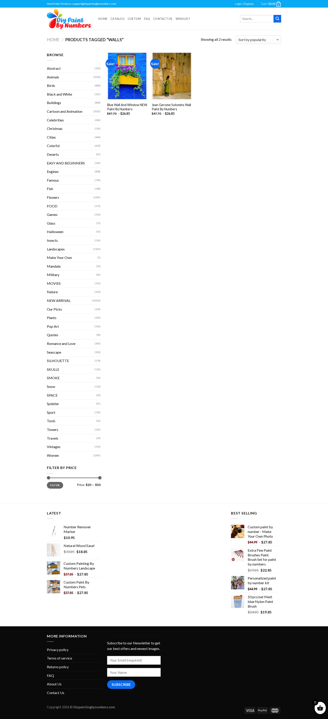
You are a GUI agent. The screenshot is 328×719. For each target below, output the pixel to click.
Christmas (54, 128)
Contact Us (162, 18)
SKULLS (53, 369)
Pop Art (53, 326)
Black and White (59, 94)
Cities (51, 137)
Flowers (53, 197)
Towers (52, 429)
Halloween (55, 231)
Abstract (54, 68)
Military (53, 274)
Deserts (53, 154)
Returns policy (58, 667)
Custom (134, 18)
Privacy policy (58, 649)
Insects (52, 240)
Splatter (53, 403)
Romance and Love (61, 343)
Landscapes (56, 249)
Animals (53, 77)
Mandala (53, 266)
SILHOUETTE (58, 360)
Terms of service (59, 658)
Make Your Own (59, 257)
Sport (51, 412)
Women (53, 455)
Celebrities (55, 120)
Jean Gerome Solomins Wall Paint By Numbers (171, 107)
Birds (51, 85)
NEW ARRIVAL (59, 300)
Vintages (53, 447)
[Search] (277, 19)
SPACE (52, 395)
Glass (51, 223)
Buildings (54, 102)
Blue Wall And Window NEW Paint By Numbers (127, 107)
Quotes (52, 335)
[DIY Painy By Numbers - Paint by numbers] (69, 19)
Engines (53, 171)
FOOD (52, 206)
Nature (52, 292)
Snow (51, 386)
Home (102, 18)
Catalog (117, 18)
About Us (54, 684)
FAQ (147, 18)
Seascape (54, 352)
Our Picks (54, 309)
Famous (53, 180)
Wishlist (183, 18)
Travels (52, 438)
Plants (51, 317)
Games (52, 214)
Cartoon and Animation (64, 111)
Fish (50, 188)
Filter (55, 485)
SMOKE (53, 378)
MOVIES (54, 283)
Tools (51, 421)
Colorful (53, 145)
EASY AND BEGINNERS (66, 163)
